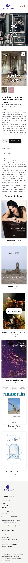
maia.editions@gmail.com (8, 522)
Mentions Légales (11, 558)
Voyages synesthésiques (14, 380)
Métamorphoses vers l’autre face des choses (14, 333)
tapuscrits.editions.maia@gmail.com (11, 526)
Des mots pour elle (14, 240)
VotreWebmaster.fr (8, 560)
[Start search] (25, 10)
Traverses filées (14, 426)
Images (9, 148)
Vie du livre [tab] (5, 153)
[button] (25, 3)
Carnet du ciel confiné (14, 472)
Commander (15, 141)
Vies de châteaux (14, 286)
